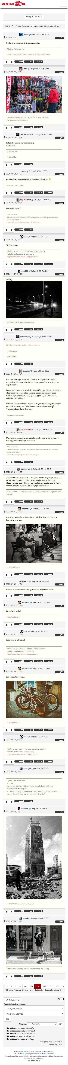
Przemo (37, 1051)
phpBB (24, 1051)
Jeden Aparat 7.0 (27, 222)
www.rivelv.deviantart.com (18, 54)
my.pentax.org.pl (34, 1060)
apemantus (25, 469)
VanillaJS (52, 1054)
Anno (25, 68)
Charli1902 (23, 581)
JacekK (25, 918)
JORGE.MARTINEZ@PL (14, 222)
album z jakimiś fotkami (20, 120)
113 (57, 986)
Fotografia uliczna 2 (34, 16)
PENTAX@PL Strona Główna (16, 26)
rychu (24, 171)
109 (31, 986)
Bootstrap (43, 1054)
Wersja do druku (55, 1044)
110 (37, 986)
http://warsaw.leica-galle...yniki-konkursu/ (23, 345)
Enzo (25, 236)
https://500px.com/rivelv (40, 54)
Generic (26, 370)
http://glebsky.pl (13, 567)
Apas (25, 768)
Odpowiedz (14, 1000)
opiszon (27, 1054)
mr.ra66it (24, 271)
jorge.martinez (25, 199)
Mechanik (25, 508)
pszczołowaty (25, 134)
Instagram (36, 222)
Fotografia (39, 26)
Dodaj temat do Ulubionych (51, 1041)
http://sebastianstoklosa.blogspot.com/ (22, 256)
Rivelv (26, 34)
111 (44, 986)
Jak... (31, 26)
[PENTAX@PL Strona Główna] (14, 4)
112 (51, 986)
